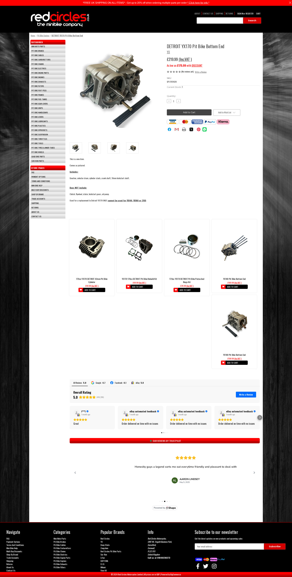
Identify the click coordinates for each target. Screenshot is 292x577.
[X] (191, 129)
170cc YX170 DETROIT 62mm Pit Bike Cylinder (91, 280)
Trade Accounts (38, 198)
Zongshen (104, 548)
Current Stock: (175, 87)
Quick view (91, 245)
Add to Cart (91, 250)
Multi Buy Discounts (40, 190)
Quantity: (171, 96)
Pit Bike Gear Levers (39, 103)
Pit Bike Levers (37, 117)
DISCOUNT (197, 65)
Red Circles (105, 538)
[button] (69, 417)
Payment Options (38, 176)
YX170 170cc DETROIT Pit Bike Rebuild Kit (139, 278)
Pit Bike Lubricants (39, 121)
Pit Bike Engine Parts (40, 73)
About (197, 13)
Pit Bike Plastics (38, 125)
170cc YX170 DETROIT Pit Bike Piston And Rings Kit (186, 280)
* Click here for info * (198, 3)
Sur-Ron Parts (37, 161)
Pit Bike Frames (37, 95)
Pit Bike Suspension (39, 134)
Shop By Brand (37, 194)
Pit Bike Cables (37, 55)
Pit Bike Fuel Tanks (39, 99)
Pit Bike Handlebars (39, 112)
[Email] (176, 129)
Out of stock (139, 250)
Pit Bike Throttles (39, 139)
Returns (229, 13)
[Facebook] (169, 129)
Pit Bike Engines (37, 77)
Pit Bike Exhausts (38, 81)
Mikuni (103, 567)
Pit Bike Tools (37, 143)
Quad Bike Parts (38, 156)
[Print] (184, 129)
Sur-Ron (104, 554)
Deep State (105, 544)
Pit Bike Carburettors (40, 59)
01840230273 (163, 557)
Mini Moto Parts (38, 46)
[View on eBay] (76, 413)
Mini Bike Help (36, 185)
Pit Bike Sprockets (39, 130)
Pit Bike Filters (37, 86)
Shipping (219, 13)
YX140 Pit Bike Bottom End (234, 278)
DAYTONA (104, 560)
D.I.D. (103, 564)
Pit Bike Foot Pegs (39, 90)
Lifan (103, 557)
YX (102, 541)
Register (249, 13)
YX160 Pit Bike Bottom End (234, 354)
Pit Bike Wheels (37, 152)
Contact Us (208, 13)
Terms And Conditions (40, 181)
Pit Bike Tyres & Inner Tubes (43, 147)
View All (104, 570)
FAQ (32, 172)
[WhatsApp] (204, 129)
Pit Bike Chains (37, 64)
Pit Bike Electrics (38, 68)
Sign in (240, 13)
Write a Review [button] (201, 72)
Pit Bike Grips (37, 108)
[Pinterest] (198, 129)
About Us (35, 212)
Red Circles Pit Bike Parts (111, 551)
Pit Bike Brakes (37, 51)
